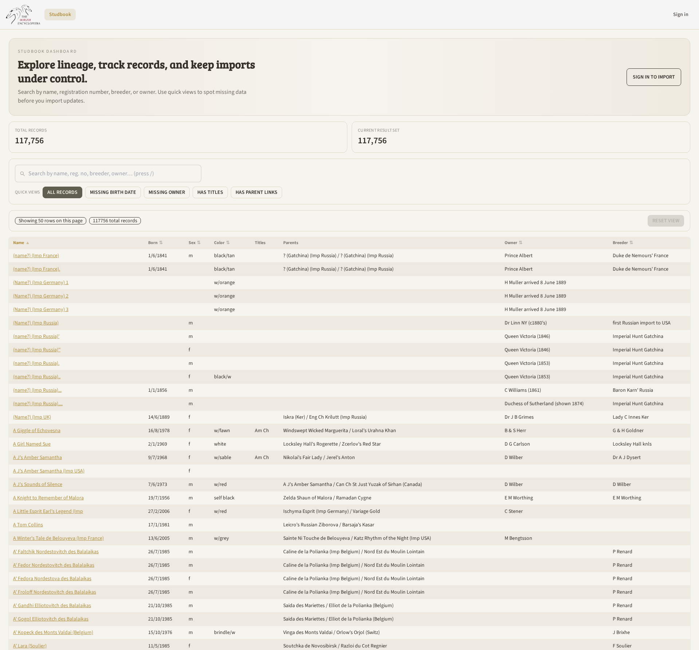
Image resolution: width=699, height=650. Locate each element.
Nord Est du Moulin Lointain (394, 551)
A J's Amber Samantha (37, 457)
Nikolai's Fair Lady (302, 457)
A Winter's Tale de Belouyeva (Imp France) (58, 538)
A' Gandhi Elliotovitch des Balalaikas (52, 605)
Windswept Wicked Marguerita (315, 430)
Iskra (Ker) (294, 417)
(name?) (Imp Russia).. (36, 376)
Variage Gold (366, 511)
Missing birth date (113, 192)
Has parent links (256, 192)
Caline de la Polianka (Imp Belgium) (321, 551)
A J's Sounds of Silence (37, 484)
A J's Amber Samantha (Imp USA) (48, 471)
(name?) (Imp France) (36, 255)
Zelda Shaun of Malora (307, 498)
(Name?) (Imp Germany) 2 (40, 296)
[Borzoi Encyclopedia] (23, 14)
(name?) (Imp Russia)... (37, 390)
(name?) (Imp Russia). (36, 363)
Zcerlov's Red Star (361, 444)
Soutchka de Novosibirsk (310, 646)
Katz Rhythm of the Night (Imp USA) (392, 538)
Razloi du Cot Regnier (364, 646)
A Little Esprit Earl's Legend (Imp (48, 511)
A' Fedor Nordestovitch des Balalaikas (53, 565)
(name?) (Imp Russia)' (36, 336)
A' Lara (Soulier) (30, 646)
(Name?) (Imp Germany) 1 (40, 282)
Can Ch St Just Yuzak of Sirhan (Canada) (379, 484)
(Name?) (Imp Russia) (36, 323)
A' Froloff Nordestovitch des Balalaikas (54, 592)
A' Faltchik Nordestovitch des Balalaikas (56, 551)
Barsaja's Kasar (358, 525)
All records (62, 192)
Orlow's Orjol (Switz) (358, 632)
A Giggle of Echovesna (36, 430)
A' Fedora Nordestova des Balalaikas (52, 578)
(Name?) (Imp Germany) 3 (40, 309)
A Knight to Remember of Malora (48, 498)
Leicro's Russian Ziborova (310, 525)
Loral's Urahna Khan (374, 430)
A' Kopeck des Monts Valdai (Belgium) (53, 632)
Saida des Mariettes (304, 605)
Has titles (210, 192)
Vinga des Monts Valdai (307, 632)
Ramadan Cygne (353, 498)
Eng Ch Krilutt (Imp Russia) (338, 417)
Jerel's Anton (340, 457)
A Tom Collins (28, 525)
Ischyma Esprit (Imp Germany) (316, 511)
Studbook (60, 14)
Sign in (680, 14)
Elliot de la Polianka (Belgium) (361, 605)
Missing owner (167, 192)
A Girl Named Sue (32, 444)
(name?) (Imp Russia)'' (36, 350)
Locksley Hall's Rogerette (310, 444)
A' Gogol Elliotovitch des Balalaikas (50, 619)
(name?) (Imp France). (36, 269)
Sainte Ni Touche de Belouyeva (316, 538)
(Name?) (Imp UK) (32, 417)
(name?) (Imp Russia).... (38, 403)
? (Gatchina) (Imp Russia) (309, 255)
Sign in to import (654, 77)
